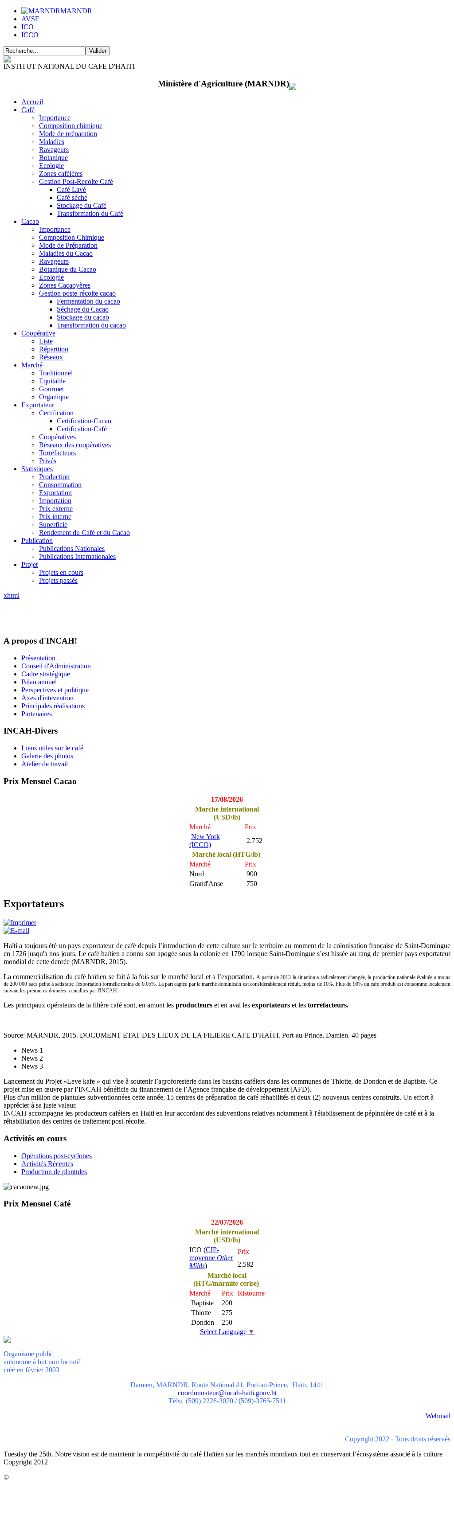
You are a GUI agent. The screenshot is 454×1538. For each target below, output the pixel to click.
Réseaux (51, 357)
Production (54, 476)
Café (28, 109)
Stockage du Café (81, 205)
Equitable (52, 381)
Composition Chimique (71, 237)
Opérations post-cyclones (56, 1155)
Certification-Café (82, 429)
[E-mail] (16, 930)
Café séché (72, 197)
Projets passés (58, 580)
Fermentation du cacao (88, 301)
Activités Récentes (47, 1163)
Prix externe (56, 508)
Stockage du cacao (83, 317)
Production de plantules (54, 1171)
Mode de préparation (68, 133)
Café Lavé (71, 189)
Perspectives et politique (55, 690)
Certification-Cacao (84, 421)
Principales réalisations (53, 706)
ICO (27, 27)
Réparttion (53, 349)
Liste (46, 341)
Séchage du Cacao (83, 309)
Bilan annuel (39, 682)
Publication (37, 540)
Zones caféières (60, 173)
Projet (29, 564)
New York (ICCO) (204, 840)
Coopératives (57, 437)
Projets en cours (61, 572)
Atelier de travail (44, 764)
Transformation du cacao (91, 325)
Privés (47, 461)
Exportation (55, 492)
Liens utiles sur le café (52, 748)
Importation (55, 500)
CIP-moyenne (211, 1257)
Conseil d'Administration (56, 666)
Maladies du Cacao (66, 253)
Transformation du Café (90, 213)
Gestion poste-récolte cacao (77, 293)
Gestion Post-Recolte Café (76, 181)
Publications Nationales (72, 548)
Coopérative (38, 333)
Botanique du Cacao (67, 269)
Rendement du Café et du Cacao (84, 532)
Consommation (60, 484)
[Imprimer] (20, 922)
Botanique (53, 157)
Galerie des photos (47, 756)
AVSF (30, 19)
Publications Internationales (77, 556)
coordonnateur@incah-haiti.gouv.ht (227, 1393)
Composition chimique (70, 125)
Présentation (38, 658)
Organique (54, 397)
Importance (54, 117)
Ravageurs (54, 149)
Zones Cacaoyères (64, 285)
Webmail (438, 1416)
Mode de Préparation (68, 245)
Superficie (53, 524)
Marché (32, 365)
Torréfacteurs (57, 453)
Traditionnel (56, 373)
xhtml (12, 595)
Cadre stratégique (45, 674)
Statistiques (37, 468)
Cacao (30, 221)
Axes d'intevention (47, 698)
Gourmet (51, 389)
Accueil (32, 101)
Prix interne (55, 516)
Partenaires (36, 714)
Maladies (51, 141)
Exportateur (37, 405)
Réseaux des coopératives (75, 445)
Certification (56, 413)
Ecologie (51, 165)
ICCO (30, 35)
